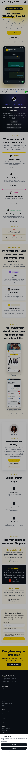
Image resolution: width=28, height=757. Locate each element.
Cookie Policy (4, 755)
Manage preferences (14, 751)
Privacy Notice (10, 755)
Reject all (14, 748)
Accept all (14, 744)
